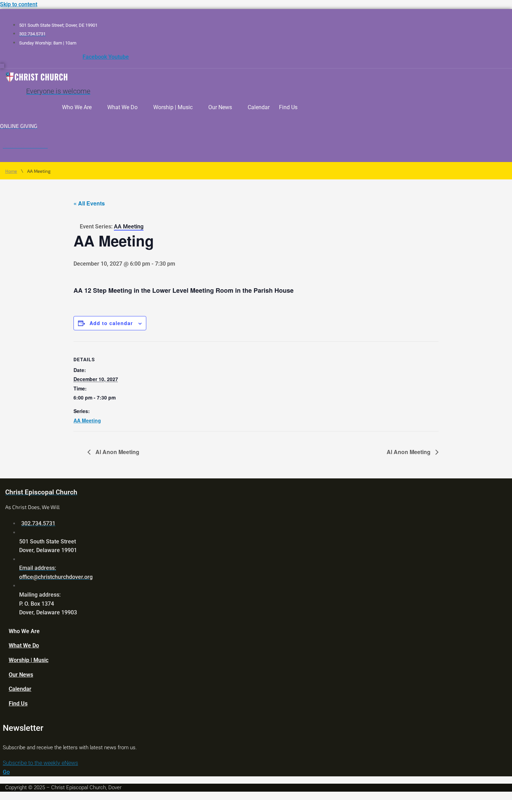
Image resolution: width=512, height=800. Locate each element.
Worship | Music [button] (173, 107)
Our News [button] (220, 107)
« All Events (89, 203)
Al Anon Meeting (116, 452)
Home (11, 171)
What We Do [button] (122, 107)
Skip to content (18, 4)
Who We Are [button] (77, 107)
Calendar (259, 107)
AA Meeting (87, 420)
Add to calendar (111, 323)
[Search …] (2, 66)
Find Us (288, 107)
